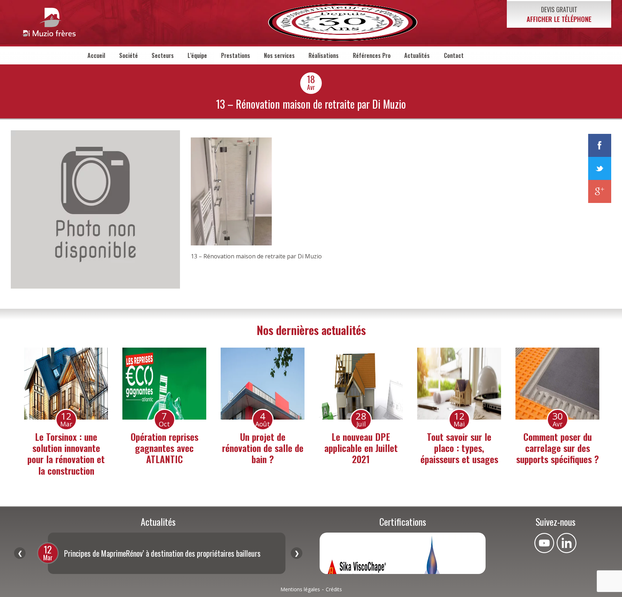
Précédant (20, 553)
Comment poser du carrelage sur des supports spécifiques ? (557, 448)
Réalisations (323, 55)
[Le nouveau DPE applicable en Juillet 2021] (361, 384)
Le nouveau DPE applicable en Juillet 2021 (361, 448)
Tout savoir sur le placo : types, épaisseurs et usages (459, 448)
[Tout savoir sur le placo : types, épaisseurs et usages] (459, 384)
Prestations (235, 55)
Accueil (96, 55)
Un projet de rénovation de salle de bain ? (262, 448)
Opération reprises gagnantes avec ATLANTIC (164, 448)
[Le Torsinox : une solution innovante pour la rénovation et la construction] (66, 384)
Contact (454, 55)
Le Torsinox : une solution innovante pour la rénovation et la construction (66, 454)
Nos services (279, 55)
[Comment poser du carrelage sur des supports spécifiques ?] (557, 384)
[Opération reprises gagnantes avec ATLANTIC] (164, 384)
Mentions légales (300, 589)
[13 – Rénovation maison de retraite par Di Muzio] (95, 286)
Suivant (296, 553)
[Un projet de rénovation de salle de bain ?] (263, 384)
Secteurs (163, 55)
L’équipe (197, 55)
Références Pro (372, 55)
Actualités (417, 55)
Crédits (334, 589)
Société (128, 55)
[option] (66, 413)
